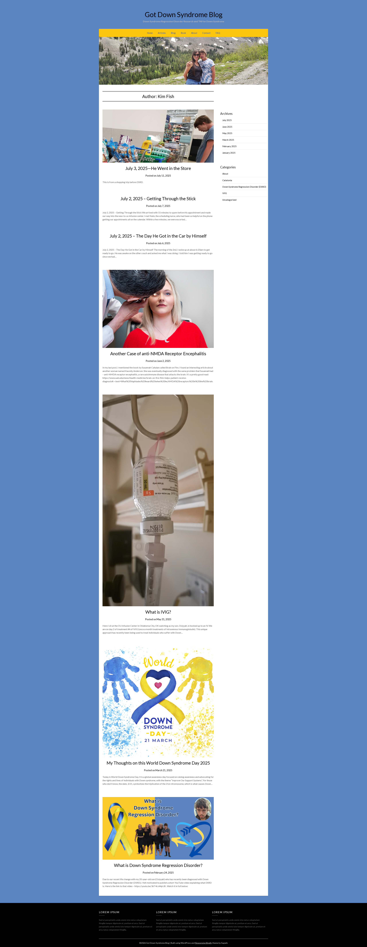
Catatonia (227, 180)
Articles (162, 33)
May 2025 (227, 133)
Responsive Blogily (203, 943)
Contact (206, 33)
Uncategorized (229, 199)
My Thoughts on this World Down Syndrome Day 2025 (158, 762)
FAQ (218, 33)
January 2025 (228, 152)
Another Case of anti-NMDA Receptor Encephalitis (158, 353)
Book (183, 33)
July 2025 (227, 120)
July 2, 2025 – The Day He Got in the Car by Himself (158, 235)
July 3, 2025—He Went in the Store (158, 168)
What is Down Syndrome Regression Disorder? (158, 865)
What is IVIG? (158, 611)
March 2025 (228, 140)
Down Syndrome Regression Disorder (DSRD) (244, 186)
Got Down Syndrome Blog (183, 14)
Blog (173, 33)
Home (150, 33)
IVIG (224, 193)
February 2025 (229, 146)
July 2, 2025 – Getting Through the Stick (158, 198)
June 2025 (227, 126)
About (194, 33)
